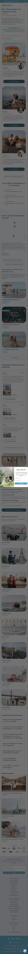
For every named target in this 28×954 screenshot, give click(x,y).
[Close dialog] (27, 468)
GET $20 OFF (21, 483)
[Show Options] (26, 478)
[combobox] (20, 478)
